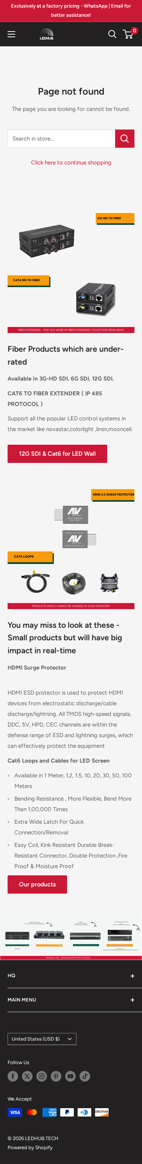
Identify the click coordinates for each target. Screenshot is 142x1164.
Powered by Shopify (30, 1147)
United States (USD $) (35, 1039)
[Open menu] (11, 34)
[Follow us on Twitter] (27, 1076)
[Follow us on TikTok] (85, 1076)
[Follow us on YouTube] (70, 1076)
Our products (37, 884)
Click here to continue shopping (71, 162)
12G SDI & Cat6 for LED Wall (57, 453)
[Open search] (112, 34)
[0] (128, 34)
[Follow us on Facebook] (13, 1076)
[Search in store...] (124, 139)
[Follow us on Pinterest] (56, 1076)
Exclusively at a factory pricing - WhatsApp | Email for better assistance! (71, 10)
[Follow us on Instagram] (41, 1076)
